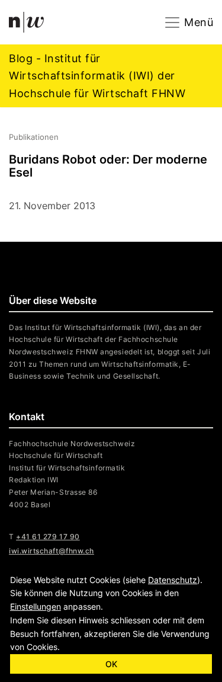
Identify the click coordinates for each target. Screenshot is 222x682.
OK (111, 664)
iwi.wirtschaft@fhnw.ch (51, 550)
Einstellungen (35, 606)
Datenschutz (172, 580)
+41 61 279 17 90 (48, 536)
